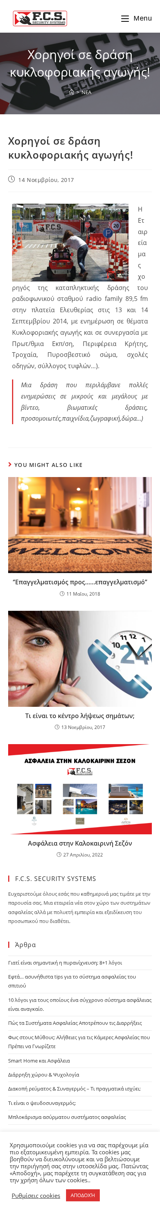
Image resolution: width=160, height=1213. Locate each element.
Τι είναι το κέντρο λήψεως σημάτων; (79, 715)
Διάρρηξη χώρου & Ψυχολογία (43, 1074)
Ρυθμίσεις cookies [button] (36, 1195)
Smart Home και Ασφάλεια (39, 1060)
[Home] (71, 92)
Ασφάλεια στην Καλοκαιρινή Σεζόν (80, 843)
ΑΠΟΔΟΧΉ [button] (83, 1195)
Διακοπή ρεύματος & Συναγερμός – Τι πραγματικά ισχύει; (74, 1088)
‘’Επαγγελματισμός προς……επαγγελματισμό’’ (80, 582)
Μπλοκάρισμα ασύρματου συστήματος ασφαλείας (67, 1116)
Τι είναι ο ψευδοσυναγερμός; (42, 1102)
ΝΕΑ (86, 92)
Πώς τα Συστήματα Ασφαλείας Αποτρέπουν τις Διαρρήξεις (75, 1022)
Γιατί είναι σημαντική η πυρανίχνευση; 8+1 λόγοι (65, 962)
